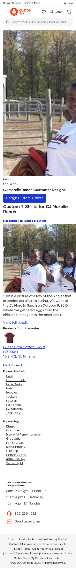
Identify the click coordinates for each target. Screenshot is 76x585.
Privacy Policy (21, 548)
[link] (20, 12)
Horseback (11, 221)
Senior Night (14, 463)
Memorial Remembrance (23, 434)
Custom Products (19, 539)
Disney (10, 426)
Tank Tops (13, 413)
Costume (12, 430)
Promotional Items (44, 539)
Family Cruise (15, 443)
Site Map (62, 539)
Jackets (11, 396)
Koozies (11, 401)
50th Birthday (15, 447)
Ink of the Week (13, 365)
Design (24, 198)
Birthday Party (16, 455)
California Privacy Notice (48, 548)
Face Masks (14, 384)
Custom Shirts (16, 380)
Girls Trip (12, 451)
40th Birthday (15, 459)
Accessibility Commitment (21, 553)
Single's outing (35, 221)
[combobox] (38, 22)
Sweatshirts (14, 409)
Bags (9, 376)
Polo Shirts (13, 405)
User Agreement (51, 553)
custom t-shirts (56, 544)
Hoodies (11, 392)
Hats (9, 388)
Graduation (14, 438)
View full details (15, 323)
